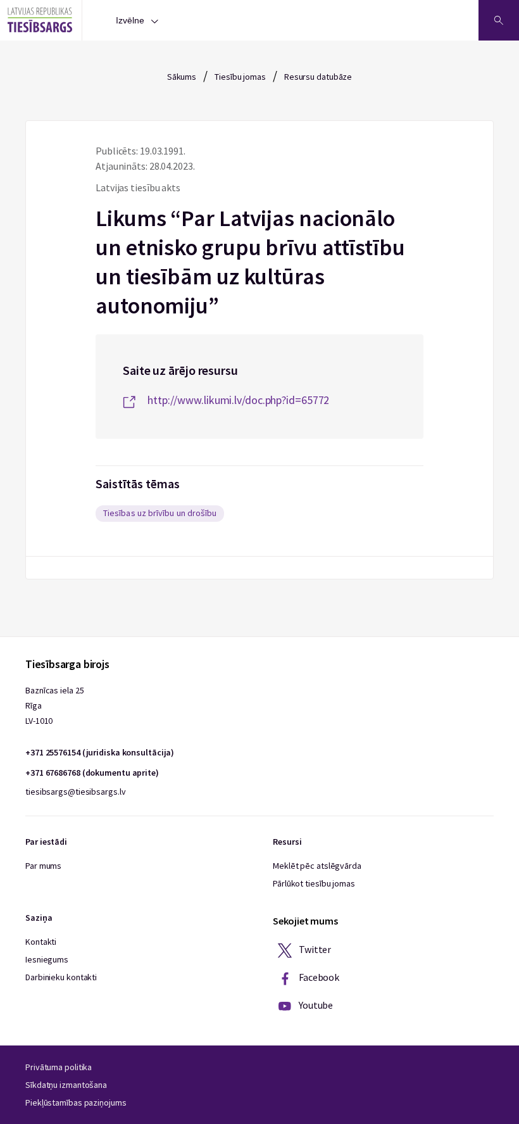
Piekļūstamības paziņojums (76, 1102)
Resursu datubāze (318, 76)
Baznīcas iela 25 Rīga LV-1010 (54, 705)
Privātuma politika (58, 1067)
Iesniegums (46, 959)
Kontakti (40, 941)
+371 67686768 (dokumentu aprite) (92, 772)
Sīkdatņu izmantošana (66, 1084)
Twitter (314, 949)
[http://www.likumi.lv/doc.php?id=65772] (259, 386)
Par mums (43, 865)
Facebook (318, 977)
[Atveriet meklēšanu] (498, 20)
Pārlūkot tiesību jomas (314, 883)
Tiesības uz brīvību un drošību (159, 513)
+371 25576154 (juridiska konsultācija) (99, 752)
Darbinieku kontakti (61, 977)
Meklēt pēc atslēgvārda (317, 865)
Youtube (315, 1005)
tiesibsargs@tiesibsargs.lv (75, 791)
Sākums (181, 76)
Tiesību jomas (240, 76)
